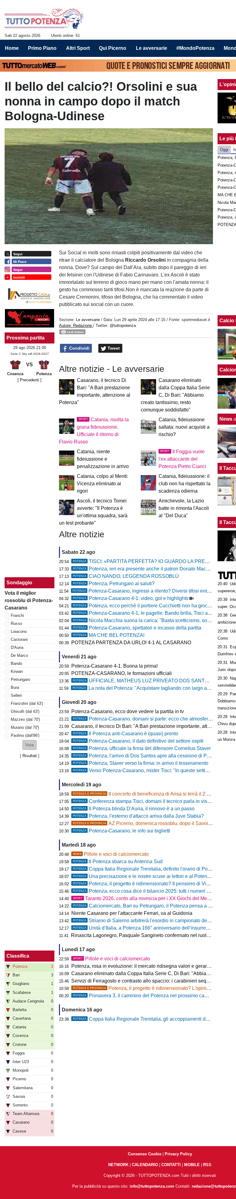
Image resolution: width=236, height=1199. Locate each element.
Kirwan (17, 671)
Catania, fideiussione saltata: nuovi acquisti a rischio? (184, 427)
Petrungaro (20, 679)
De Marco (19, 655)
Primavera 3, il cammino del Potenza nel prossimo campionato (149, 995)
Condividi (78, 348)
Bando (16, 663)
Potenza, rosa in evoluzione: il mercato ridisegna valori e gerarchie (143, 966)
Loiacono (19, 631)
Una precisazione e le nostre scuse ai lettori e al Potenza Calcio (150, 876)
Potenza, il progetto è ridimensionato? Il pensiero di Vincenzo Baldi (154, 883)
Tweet (113, 348)
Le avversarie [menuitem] (151, 48)
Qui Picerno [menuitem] (112, 48)
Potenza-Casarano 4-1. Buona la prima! (114, 666)
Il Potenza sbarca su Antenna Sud (118, 861)
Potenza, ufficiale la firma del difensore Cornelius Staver (142, 748)
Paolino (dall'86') (25, 735)
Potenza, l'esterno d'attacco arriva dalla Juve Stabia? (138, 816)
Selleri (16, 695)
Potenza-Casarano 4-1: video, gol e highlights (130, 598)
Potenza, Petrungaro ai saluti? (114, 583)
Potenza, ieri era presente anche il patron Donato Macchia (144, 568)
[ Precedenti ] (29, 380)
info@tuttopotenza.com (152, 1186)
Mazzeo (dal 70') (25, 719)
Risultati (29, 755)
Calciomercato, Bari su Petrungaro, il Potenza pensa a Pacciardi (151, 905)
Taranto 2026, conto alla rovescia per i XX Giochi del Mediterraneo (151, 898)
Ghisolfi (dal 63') (25, 711)
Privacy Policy (178, 1154)
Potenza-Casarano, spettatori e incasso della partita (137, 627)
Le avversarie (88, 319)
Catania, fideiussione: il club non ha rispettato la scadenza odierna (184, 484)
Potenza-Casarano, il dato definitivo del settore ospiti (138, 741)
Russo (16, 623)
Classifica (17, 956)
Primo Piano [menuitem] (42, 48)
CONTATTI (171, 1164)
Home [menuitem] (12, 48)
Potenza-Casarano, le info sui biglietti (121, 830)
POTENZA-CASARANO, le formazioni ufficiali (121, 673)
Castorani (19, 639)
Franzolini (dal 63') (27, 703)
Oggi (224, 149)
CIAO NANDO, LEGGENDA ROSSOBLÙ (126, 576)
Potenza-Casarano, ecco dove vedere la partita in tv (127, 711)
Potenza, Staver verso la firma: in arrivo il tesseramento (140, 763)
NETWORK (118, 1164)
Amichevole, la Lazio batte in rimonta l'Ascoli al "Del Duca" (184, 508)
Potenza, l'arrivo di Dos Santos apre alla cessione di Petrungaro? (151, 755)
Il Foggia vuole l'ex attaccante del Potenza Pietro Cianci (182, 459)
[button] (29, 745)
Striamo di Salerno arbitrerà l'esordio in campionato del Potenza (150, 920)
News (225, 419)
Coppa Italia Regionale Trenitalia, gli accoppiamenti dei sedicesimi (153, 1019)
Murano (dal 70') (25, 727)
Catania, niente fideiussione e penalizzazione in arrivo (103, 459)
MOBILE (192, 1164)
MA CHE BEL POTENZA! (108, 635)
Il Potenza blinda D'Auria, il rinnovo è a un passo (134, 808)
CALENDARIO (145, 1164)
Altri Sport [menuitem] (78, 48)
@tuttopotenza (123, 325)
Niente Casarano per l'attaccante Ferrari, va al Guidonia (131, 913)
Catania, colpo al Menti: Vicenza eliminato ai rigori (102, 484)
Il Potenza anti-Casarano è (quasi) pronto (125, 733)
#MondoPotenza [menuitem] (195, 48)
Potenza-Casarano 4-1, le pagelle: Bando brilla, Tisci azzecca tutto (153, 613)
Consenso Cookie (144, 1154)
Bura (15, 687)
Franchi (17, 615)
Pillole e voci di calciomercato (111, 854)
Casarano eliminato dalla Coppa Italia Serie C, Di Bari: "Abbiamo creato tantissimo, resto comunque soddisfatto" (175, 395)
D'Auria (17, 647)
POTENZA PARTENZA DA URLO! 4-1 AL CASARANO (131, 642)
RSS (207, 1164)
